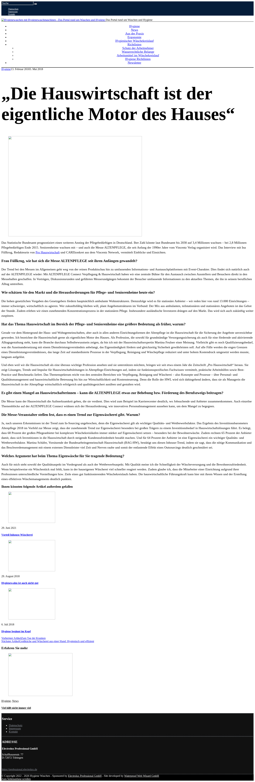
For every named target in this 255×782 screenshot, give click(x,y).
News (15, 700)
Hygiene (6, 69)
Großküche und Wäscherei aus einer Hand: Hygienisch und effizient (47, 641)
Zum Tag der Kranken (23, 638)
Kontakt (11, 14)
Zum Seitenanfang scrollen (16, 778)
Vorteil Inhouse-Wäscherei (17, 534)
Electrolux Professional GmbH (85, 775)
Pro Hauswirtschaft (48, 252)
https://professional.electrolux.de (19, 769)
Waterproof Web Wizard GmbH (141, 775)
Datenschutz (13, 9)
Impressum (13, 11)
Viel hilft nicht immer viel (16, 707)
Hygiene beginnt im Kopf (16, 631)
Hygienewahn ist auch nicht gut (19, 583)
